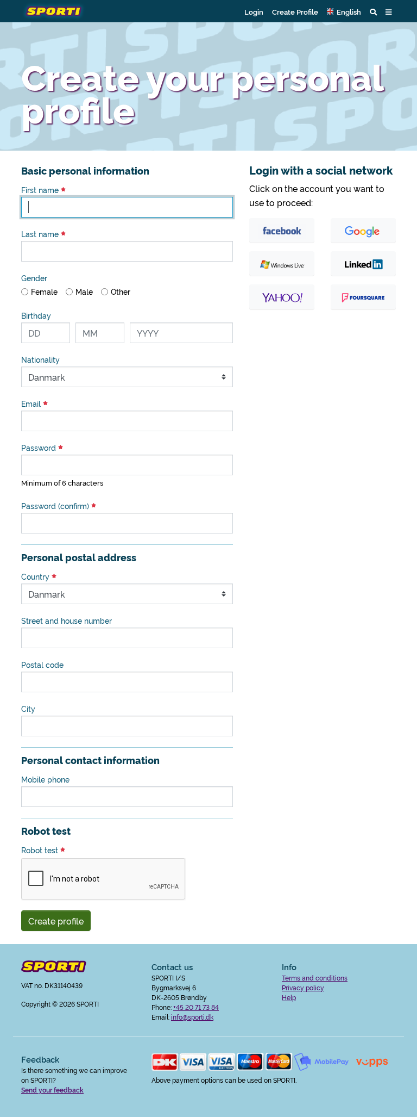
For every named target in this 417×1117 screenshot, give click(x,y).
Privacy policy (303, 987)
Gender (34, 277)
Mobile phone (45, 779)
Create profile (56, 921)
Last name (41, 233)
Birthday (36, 315)
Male (84, 291)
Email (32, 403)
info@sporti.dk (192, 1016)
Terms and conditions (315, 977)
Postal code (42, 664)
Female (44, 291)
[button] (344, 11)
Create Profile (295, 11)
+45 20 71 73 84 (196, 1006)
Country (36, 576)
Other (120, 291)
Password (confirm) (56, 505)
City (28, 708)
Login (253, 11)
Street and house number (66, 620)
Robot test (40, 850)
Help (289, 997)
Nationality (40, 359)
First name (41, 189)
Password (39, 447)
